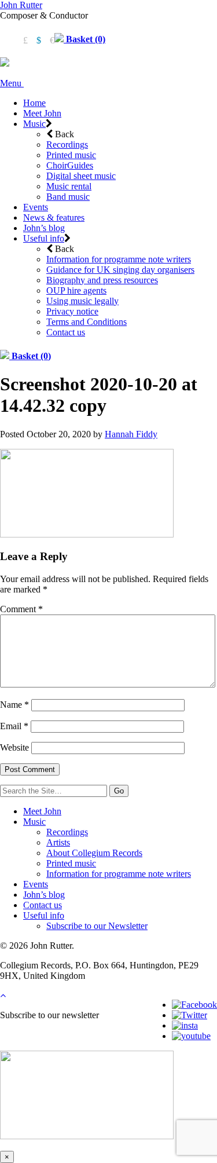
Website (14, 747)
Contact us (65, 332)
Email (14, 726)
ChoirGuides (69, 165)
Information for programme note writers (118, 259)
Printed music (71, 155)
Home (34, 103)
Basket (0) (84, 39)
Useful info (43, 238)
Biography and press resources (102, 280)
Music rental (68, 186)
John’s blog (44, 228)
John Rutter (21, 5)
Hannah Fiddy (131, 434)
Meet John (42, 113)
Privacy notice (72, 311)
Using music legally (82, 301)
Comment (21, 609)
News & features (53, 217)
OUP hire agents (76, 290)
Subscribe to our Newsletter (97, 926)
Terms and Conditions (86, 322)
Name (14, 704)
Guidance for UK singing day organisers (120, 270)
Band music (68, 197)
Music (34, 124)
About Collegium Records (94, 853)
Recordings (67, 144)
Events (35, 207)
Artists (58, 842)
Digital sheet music (81, 176)
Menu (12, 83)
